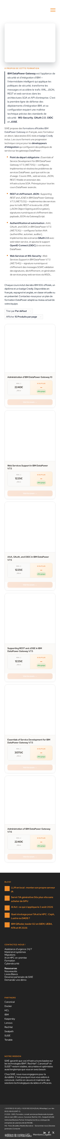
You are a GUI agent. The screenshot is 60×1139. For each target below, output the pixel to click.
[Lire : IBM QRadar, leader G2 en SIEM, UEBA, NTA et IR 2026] (7, 924)
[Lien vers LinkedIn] (44, 1131)
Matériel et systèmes (15, 952)
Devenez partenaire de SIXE (19, 976)
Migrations (10, 954)
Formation (10, 960)
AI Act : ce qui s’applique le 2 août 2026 (32, 907)
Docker (8, 1006)
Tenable (9, 1039)
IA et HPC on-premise (16, 957)
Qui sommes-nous (41, 1126)
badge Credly (46, 135)
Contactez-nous (27, 296)
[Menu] (51, 10)
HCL (7, 1010)
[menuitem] (51, 10)
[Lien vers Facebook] (49, 1131)
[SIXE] (25, 10)
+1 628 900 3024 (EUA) (30, 1108)
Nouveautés (11, 971)
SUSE (7, 1035)
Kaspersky (10, 1018)
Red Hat (9, 1027)
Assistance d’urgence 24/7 (18, 949)
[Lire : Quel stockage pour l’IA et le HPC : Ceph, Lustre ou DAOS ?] (7, 915)
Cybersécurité (12, 963)
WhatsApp (43, 1108)
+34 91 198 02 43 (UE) (12, 1108)
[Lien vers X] (53, 1131)
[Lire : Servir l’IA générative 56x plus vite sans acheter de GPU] (7, 898)
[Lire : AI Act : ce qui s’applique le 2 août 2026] (7, 908)
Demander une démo (15, 979)
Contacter (16, 1129)
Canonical (10, 1001)
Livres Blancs (11, 974)
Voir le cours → (30, 402)
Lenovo (8, 1022)
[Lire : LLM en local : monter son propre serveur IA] (7, 888)
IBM (7, 1014)
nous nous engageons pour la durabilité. (25, 1076)
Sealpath (9, 1031)
